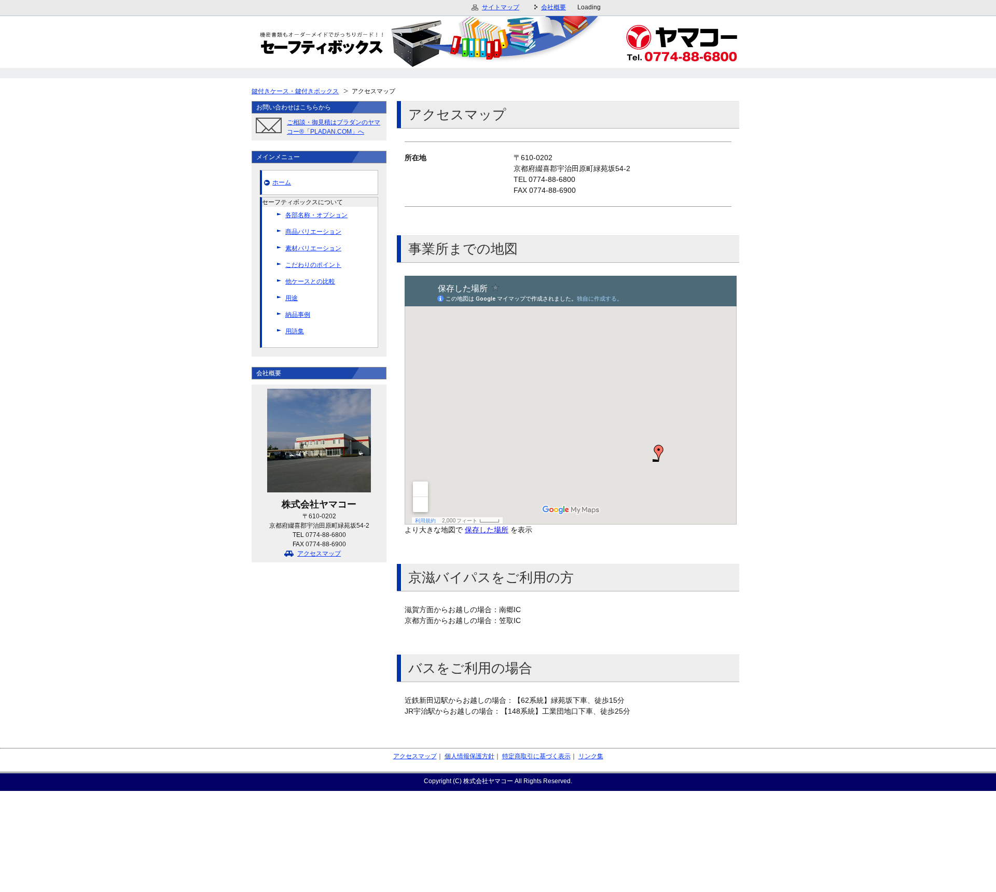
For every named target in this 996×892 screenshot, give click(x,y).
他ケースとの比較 (310, 281)
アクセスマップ (319, 553)
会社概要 (553, 7)
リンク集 (590, 756)
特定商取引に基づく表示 (536, 756)
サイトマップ (500, 7)
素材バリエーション (313, 248)
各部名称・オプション (316, 215)
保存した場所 (486, 530)
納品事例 (297, 314)
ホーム (281, 182)
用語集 (294, 331)
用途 (291, 298)
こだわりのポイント (313, 264)
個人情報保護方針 (469, 756)
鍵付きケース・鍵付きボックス (295, 91)
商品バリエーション (313, 231)
